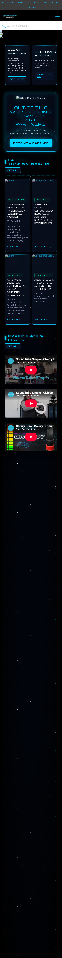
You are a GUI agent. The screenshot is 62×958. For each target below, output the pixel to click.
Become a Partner (31, 142)
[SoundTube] (10, 17)
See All (13, 170)
